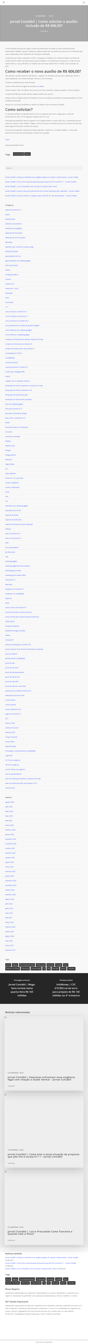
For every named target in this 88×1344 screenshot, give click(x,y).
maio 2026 (9, 816)
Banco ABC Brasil (11, 265)
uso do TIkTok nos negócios (15, 769)
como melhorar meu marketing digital (18, 330)
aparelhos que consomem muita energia (19, 247)
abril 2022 (8, 918)
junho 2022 (9, 908)
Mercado (55, 969)
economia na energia (12, 436)
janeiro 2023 (9, 876)
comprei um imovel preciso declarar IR (18, 344)
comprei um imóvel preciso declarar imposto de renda (24, 339)
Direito (7, 423)
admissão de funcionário (13, 233)
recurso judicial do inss (13, 709)
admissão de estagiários (13, 228)
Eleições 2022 (10, 446)
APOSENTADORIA (11, 251)
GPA (6, 497)
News (7, 603)
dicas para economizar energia (16, 413)
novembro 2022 (10, 885)
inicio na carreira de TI (13, 534)
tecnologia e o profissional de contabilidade (20, 751)
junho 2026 (9, 811)
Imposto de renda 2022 (13, 520)
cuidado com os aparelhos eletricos (17, 381)
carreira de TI (9, 284)
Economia (8, 432)
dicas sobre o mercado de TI (15, 418)
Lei (44, 969)
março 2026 (9, 825)
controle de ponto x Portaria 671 (16, 367)
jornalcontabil (18, 154)
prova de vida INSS (11, 681)
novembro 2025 (10, 844)
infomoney (25, 969)
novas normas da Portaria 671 (15, 608)
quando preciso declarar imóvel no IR (18, 691)
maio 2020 (9, 941)
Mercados (8, 584)
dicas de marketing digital (14, 404)
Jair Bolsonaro (10, 552)
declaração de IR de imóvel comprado (18, 399)
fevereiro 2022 (10, 927)
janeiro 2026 (9, 834)
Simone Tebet (10, 723)
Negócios (8, 598)
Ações (7, 214)
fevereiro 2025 (10, 853)
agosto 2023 (9, 862)
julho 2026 (9, 807)
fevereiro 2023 (10, 871)
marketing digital (11, 561)
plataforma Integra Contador (15, 631)
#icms (8, 965)
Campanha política (11, 275)
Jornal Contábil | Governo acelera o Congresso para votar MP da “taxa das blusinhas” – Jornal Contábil (41, 196)
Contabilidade (40, 16)
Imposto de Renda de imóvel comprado (19, 524)
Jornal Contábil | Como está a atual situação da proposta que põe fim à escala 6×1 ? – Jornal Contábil (40, 182)
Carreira (8, 279)
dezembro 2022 (10, 881)
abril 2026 (8, 821)
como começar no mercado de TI (17, 321)
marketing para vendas (13, 571)
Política (7, 635)
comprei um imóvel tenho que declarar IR (19, 349)
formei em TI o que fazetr (14, 478)
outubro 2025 (10, 848)
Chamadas (9, 293)
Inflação (8, 529)
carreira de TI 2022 (11, 288)
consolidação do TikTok (13, 353)
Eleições (8, 441)
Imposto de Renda (11, 515)
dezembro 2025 (10, 839)
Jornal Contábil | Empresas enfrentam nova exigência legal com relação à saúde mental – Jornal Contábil (41, 177)
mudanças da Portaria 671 (14, 589)
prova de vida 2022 (11, 668)
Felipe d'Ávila (9, 464)
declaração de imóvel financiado (16, 395)
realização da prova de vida (14, 695)
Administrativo (10, 219)
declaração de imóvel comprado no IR (18, 390)
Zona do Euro (10, 788)
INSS (7, 543)
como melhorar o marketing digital (17, 335)
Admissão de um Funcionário (15, 238)
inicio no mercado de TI (13, 538)
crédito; (41, 86)
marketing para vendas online (15, 575)
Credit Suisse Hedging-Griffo (15, 372)
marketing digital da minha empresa (17, 566)
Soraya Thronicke (11, 737)
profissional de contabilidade (15, 658)
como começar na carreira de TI (16, 316)
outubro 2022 (10, 890)
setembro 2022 (10, 895)
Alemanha (8, 242)
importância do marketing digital (16, 506)
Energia (7, 450)
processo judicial (11, 654)
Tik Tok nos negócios (12, 760)
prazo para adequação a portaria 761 (18, 645)
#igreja (15, 965)
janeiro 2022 (9, 932)
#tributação (40, 965)
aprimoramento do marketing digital (17, 261)
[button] (84, 3)
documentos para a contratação (16, 427)
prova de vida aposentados (14, 672)
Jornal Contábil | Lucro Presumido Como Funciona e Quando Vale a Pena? (31, 186)
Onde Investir (9, 621)
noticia (27, 154)
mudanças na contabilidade (14, 594)
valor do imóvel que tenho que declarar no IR (21, 783)
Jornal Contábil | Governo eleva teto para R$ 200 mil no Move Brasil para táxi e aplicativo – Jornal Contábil (42, 191)
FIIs (6, 469)
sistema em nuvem (12, 728)
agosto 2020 (9, 936)
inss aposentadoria (11, 547)
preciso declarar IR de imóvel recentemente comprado (24, 649)
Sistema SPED (10, 732)
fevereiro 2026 (10, 830)
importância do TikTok (13, 510)
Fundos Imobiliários (12, 483)
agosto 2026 (9, 802)
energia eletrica (10, 455)
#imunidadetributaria (27, 965)
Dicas (66, 965)
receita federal (10, 700)
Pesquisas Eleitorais (12, 626)
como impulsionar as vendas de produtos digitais (22, 325)
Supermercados (10, 746)
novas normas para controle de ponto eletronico (22, 617)
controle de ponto (11, 362)
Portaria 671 (9, 640)
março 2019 (9, 945)
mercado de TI (10, 580)
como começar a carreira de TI (16, 312)
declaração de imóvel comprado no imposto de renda (24, 386)
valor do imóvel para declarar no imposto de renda (23, 779)
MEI (48, 969)
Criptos (7, 376)
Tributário (71, 969)
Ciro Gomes (9, 302)
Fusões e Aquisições (12, 487)
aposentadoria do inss (13, 256)
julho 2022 (9, 904)
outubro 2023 (10, 858)
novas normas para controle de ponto (18, 612)
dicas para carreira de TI (13, 409)
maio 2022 (9, 913)
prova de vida (10, 663)
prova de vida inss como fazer (15, 686)
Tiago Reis (9, 755)
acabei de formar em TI (13, 210)
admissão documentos (13, 224)
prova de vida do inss (12, 677)
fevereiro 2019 (10, 950)
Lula (6, 557)
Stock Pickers (9, 742)
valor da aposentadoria (13, 774)
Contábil (58, 965)
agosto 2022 (9, 899)
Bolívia (7, 270)
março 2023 (9, 867)
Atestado (50, 965)
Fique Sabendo (10, 473)
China (7, 298)
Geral (51, 16)
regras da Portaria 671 (13, 714)
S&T (6, 718)
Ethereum (8, 460)
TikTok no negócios (12, 765)
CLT (6, 307)
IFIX (6, 501)
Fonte (7, 140)
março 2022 (9, 922)
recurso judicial (10, 705)
